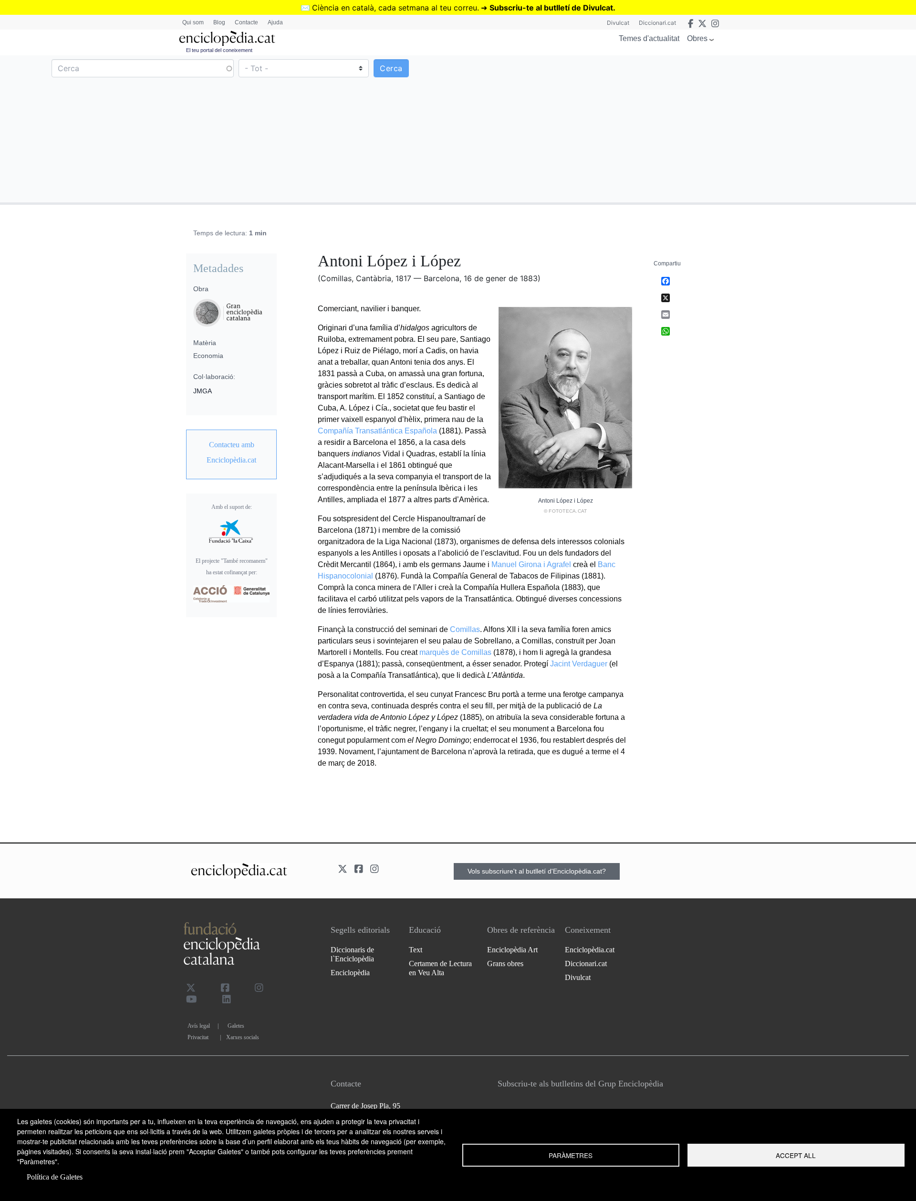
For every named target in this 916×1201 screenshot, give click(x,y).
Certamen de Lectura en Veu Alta (440, 968)
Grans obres (505, 963)
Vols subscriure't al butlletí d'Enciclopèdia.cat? (537, 871)
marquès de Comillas (455, 652)
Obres (697, 38)
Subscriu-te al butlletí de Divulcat (551, 7)
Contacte (246, 22)
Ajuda (275, 22)
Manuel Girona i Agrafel (531, 564)
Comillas (465, 629)
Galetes (236, 1025)
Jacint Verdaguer (578, 664)
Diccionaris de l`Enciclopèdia (352, 954)
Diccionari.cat (657, 22)
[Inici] (227, 38)
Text (415, 950)
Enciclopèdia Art (512, 950)
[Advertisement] (686, 128)
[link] (231, 452)
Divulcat (618, 22)
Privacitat (197, 1037)
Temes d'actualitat (649, 38)
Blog (219, 22)
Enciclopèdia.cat (589, 950)
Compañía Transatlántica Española (377, 431)
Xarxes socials (242, 1037)
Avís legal (198, 1025)
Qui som (193, 22)
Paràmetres (571, 1155)
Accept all (796, 1155)
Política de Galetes (55, 1177)
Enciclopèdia (350, 973)
